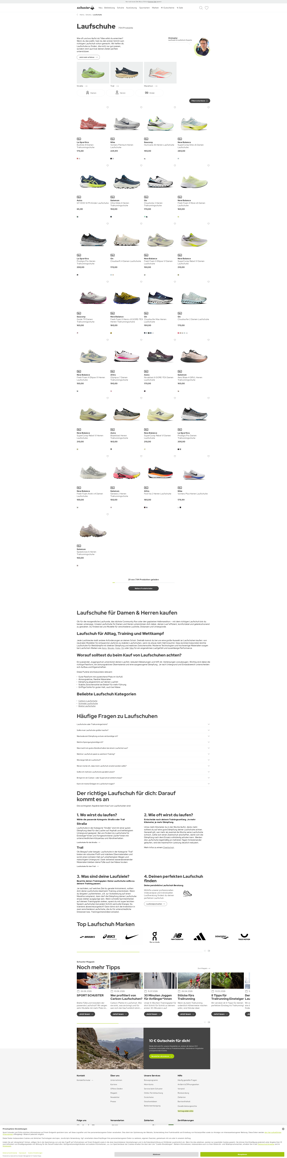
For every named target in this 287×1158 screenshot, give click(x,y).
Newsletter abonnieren (160, 1056)
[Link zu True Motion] (244, 936)
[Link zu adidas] (199, 936)
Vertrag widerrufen (185, 1111)
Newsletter (115, 1097)
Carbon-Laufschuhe (87, 701)
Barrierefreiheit (184, 1101)
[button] (205, 950)
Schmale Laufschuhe (88, 703)
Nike (132, 648)
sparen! (158, 2)
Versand (181, 1089)
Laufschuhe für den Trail (86, 866)
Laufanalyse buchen (154, 904)
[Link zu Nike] (132, 936)
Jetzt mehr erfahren (87, 57)
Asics (104, 648)
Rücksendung (183, 1093)
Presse (113, 1101)
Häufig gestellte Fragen (187, 1080)
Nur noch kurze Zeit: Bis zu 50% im (137, 2)
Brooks (111, 648)
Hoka (117, 648)
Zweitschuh (168, 847)
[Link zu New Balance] (177, 936)
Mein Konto (148, 1084)
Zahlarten (182, 1097)
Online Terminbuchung (153, 1093)
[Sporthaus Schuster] (86, 8)
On (122, 648)
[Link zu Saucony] (222, 936)
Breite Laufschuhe (87, 706)
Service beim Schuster (153, 1089)
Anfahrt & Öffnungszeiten (188, 1084)
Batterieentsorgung (152, 1106)
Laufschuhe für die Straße (87, 842)
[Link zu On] (154, 936)
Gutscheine (149, 1097)
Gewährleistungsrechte (187, 1106)
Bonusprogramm (151, 1080)
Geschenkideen (150, 1101)
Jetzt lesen (84, 1014)
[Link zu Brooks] (87, 936)
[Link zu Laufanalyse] (196, 891)
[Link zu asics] (110, 936)
